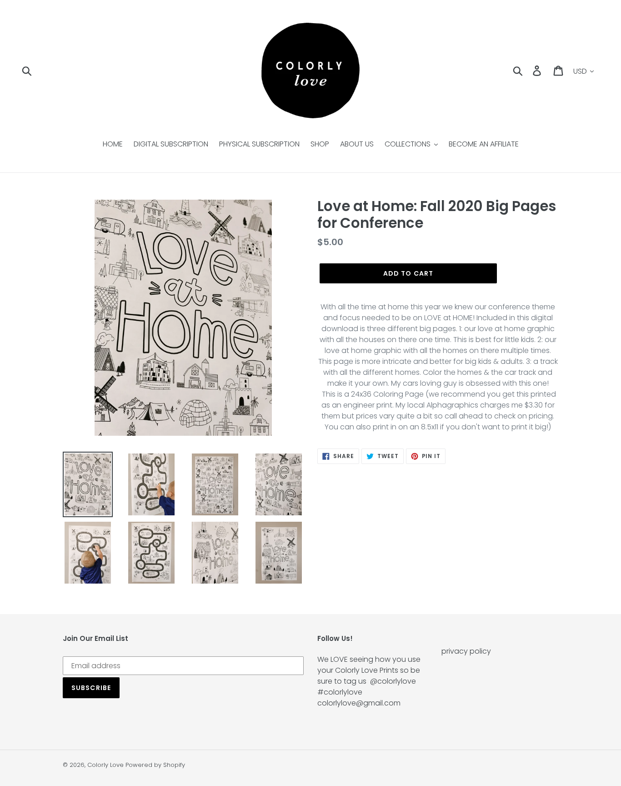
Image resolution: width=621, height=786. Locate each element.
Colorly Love (105, 765)
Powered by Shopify (155, 765)
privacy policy (466, 651)
